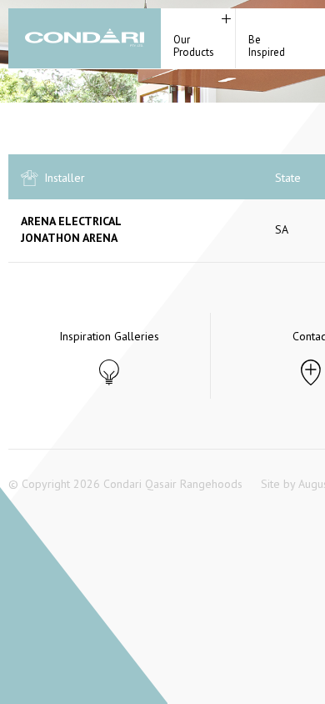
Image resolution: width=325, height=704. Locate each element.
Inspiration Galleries (109, 336)
